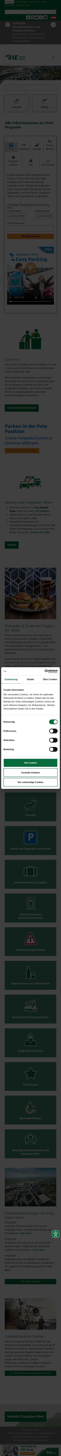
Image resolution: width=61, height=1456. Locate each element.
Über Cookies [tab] (50, 679)
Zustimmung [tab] (11, 679)
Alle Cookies (30, 763)
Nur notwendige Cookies (30, 782)
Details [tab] (30, 679)
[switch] (53, 731)
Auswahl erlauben (30, 772)
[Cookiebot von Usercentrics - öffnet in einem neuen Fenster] (45, 671)
